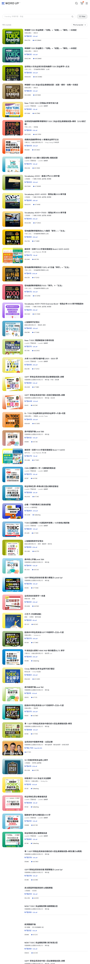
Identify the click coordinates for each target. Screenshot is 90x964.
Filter (83, 17)
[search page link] (76, 3)
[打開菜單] (86, 3)
